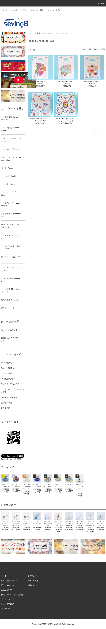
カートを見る (33, 581)
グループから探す (37, 10)
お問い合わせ (33, 585)
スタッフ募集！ (7, 373)
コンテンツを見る (54, 10)
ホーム (5, 10)
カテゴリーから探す (19, 10)
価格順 (95, 49)
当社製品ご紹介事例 (9, 397)
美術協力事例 (6, 403)
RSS (3, 609)
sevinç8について (7, 363)
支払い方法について (9, 581)
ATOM (8, 609)
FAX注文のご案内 (8, 379)
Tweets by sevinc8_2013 (11, 459)
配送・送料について (9, 585)
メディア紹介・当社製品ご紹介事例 (13, 390)
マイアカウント (34, 576)
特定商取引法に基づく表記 (12, 595)
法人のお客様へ (7, 368)
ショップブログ (7, 604)
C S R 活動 (5, 408)
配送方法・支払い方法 (10, 384)
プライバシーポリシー (10, 599)
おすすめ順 (86, 49)
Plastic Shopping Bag (61, 33)
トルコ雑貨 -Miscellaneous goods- (43, 33)
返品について (6, 590)
